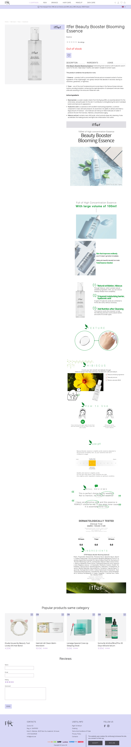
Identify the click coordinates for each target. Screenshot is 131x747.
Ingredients (92, 63)
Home (6, 22)
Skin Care (13, 22)
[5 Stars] (13, 682)
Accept (95, 743)
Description (72, 63)
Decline (112, 743)
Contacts (75, 736)
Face (19, 22)
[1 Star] (6, 682)
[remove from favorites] (69, 55)
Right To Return (77, 726)
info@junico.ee (31, 736)
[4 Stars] (11, 682)
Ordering (74, 728)
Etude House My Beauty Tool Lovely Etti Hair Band (17, 644)
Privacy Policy (76, 734)
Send (8, 706)
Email (6, 672)
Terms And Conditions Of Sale (81, 731)
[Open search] (115, 2)
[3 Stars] (9, 682)
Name (6, 665)
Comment (8, 686)
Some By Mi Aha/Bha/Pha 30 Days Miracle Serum (110, 644)
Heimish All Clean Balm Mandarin (46, 644)
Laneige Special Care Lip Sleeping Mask (77, 644)
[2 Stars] (7, 682)
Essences (25, 22)
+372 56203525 (32, 734)
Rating (7, 680)
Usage (110, 63)
